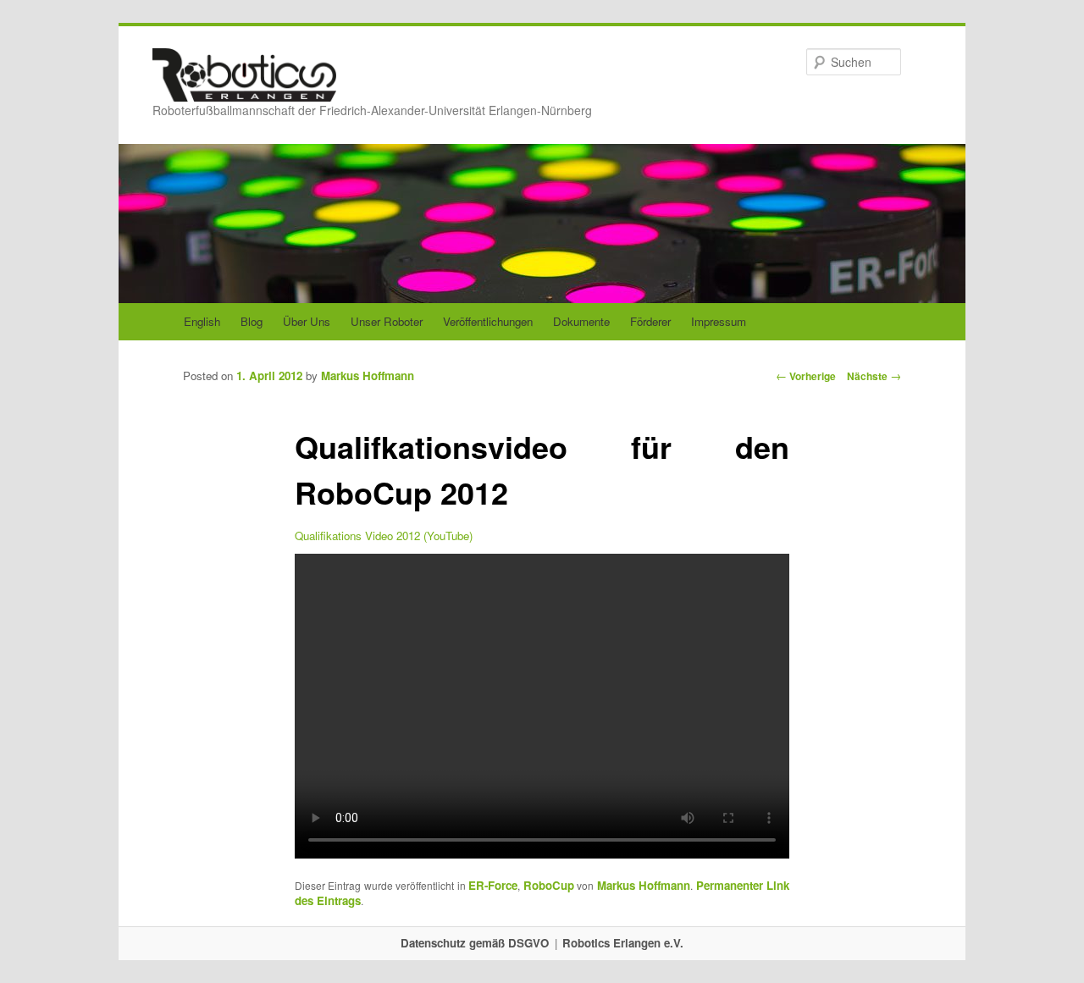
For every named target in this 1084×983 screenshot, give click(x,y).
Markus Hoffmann (367, 375)
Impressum (718, 321)
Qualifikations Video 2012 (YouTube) (384, 535)
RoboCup (548, 885)
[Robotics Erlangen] (244, 85)
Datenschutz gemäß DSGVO (475, 943)
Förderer (650, 321)
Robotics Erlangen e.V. (622, 943)
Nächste (874, 376)
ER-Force (492, 885)
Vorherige (806, 376)
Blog (252, 321)
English (202, 321)
